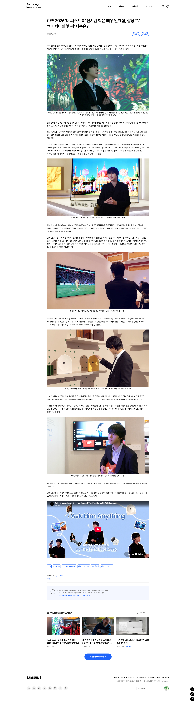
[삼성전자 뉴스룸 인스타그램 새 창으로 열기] (34, 688)
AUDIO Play (134, 34)
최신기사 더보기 (97, 656)
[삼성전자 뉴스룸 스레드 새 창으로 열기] (50, 688)
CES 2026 (56, 566)
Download (138, 34)
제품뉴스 (122, 6)
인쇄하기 (147, 34)
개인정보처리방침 (141, 677)
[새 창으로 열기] (166, 688)
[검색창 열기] (163, 6)
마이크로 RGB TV (106, 566)
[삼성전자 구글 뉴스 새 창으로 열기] (66, 688)
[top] (192, 699)
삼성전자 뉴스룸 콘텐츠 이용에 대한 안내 (158, 677)
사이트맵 (116, 677)
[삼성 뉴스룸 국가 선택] (167, 6)
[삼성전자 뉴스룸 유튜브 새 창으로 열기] (29, 688)
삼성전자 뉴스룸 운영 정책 (127, 677)
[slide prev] (137, 613)
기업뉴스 (109, 6)
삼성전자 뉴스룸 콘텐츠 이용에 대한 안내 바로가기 (72, 595)
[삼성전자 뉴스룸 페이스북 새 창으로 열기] (39, 688)
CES (49, 566)
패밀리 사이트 (141, 688)
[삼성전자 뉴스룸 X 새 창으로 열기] (44, 688)
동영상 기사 (95, 566)
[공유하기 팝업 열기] (192, 694)
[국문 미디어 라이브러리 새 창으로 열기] (55, 688)
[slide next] (148, 613)
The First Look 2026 (69, 566)
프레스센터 (148, 6)
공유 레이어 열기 (143, 34)
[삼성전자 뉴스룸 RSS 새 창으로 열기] (60, 688)
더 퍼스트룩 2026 (83, 566)
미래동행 (135, 6)
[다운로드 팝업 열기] (192, 689)
